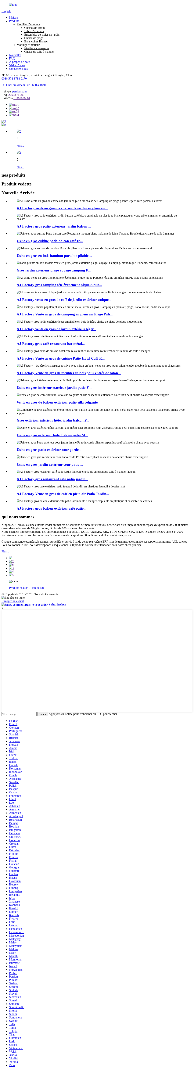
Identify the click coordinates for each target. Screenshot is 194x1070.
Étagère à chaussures (36, 48)
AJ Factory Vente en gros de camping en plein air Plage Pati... (65, 314)
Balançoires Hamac (36, 41)
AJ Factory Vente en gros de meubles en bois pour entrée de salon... (69, 373)
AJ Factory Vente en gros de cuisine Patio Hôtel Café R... (61, 358)
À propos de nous (19, 61)
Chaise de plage (33, 38)
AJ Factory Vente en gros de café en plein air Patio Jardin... (63, 494)
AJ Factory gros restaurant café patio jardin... (52, 479)
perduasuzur (19, 91)
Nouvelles (15, 55)
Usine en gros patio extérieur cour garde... (49, 450)
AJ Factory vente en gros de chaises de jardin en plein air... (62, 208)
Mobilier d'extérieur (28, 24)
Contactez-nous (18, 68)
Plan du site (37, 587)
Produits (14, 21)
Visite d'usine (17, 65)
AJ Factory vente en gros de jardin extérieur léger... (56, 329)
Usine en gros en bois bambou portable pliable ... (54, 256)
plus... (20, 145)
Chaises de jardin (34, 27)
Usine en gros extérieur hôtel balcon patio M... (52, 435)
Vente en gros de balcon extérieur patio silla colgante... (58, 402)
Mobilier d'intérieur (28, 44)
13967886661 (21, 98)
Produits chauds (18, 587)
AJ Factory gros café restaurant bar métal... (51, 344)
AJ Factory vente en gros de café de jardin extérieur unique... (64, 300)
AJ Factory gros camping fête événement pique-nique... (59, 285)
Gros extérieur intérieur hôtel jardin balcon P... (53, 420)
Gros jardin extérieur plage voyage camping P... (54, 270)
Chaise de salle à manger (39, 51)
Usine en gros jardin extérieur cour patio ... (50, 464)
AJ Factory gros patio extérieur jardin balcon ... (54, 226)
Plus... (5, 551)
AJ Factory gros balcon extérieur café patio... (52, 508)
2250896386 (15, 94)
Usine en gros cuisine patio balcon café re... (50, 241)
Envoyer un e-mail (13, 601)
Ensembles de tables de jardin (41, 34)
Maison (13, 17)
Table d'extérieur (34, 31)
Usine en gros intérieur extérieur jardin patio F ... (54, 388)
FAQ (12, 58)
